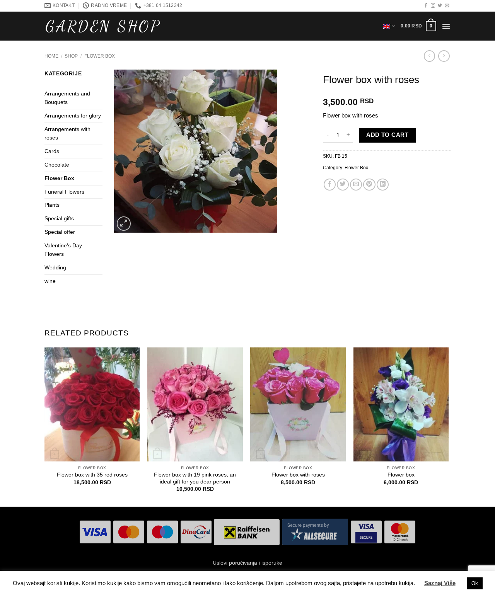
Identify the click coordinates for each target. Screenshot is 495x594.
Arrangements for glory (72, 116)
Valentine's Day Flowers (63, 250)
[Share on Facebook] (330, 185)
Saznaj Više (440, 583)
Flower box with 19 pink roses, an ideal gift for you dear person (195, 478)
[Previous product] (443, 56)
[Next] (448, 426)
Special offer (59, 232)
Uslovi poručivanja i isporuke (247, 563)
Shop (71, 56)
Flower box (401, 475)
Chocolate (56, 165)
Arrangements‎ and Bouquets (67, 98)
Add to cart (387, 135)
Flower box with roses (298, 475)
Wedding (55, 268)
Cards (51, 151)
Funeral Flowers (64, 192)
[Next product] (429, 56)
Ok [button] (474, 583)
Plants (52, 205)
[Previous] (45, 426)
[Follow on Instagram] (433, 5)
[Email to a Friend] (356, 185)
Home (51, 56)
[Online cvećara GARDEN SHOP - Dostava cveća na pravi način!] (102, 26)
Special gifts (59, 218)
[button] (418, 25)
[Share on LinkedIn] (383, 185)
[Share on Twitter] (343, 185)
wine (50, 281)
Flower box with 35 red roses (92, 475)
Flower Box (99, 56)
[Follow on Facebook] (426, 5)
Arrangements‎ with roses (67, 133)
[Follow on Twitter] (440, 5)
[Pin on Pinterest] (369, 185)
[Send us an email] (447, 5)
